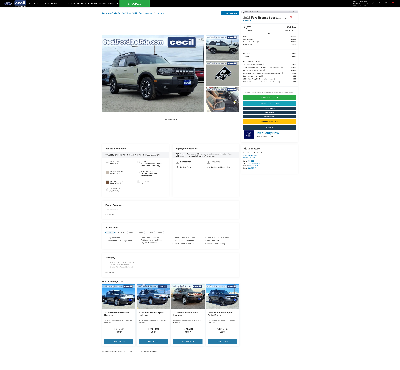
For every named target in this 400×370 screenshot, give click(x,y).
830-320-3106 (253, 161)
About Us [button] (102, 3)
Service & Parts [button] (83, 3)
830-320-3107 (254, 163)
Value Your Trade (269, 112)
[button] (153, 73)
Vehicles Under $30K (67, 3)
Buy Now (269, 127)
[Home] (29, 3)
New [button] (33, 3)
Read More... (110, 214)
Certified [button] (54, 3)
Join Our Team (113, 3)
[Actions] (294, 17)
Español (46, 3)
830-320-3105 (253, 166)
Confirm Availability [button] (269, 97)
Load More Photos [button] (171, 119)
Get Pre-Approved (270, 108)
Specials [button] (134, 3)
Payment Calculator (269, 116)
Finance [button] (94, 3)
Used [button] (39, 3)
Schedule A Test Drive (269, 121)
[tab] (110, 232)
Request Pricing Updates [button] (270, 103)
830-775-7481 (253, 168)
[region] (269, 64)
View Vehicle (119, 341)
